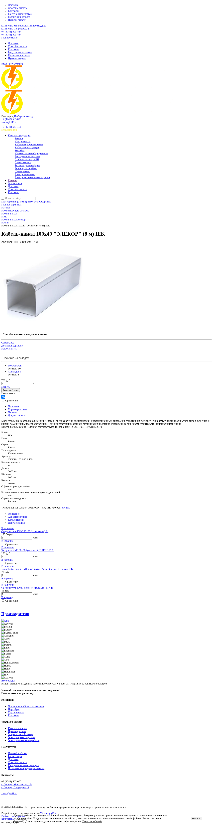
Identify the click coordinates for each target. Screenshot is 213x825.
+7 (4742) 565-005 (11, 119)
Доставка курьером (12, 345)
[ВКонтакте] (3, 397)
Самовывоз (7, 342)
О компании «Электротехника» (26, 706)
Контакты (13, 10)
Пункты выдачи (17, 19)
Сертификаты (16, 712)
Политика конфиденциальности (26, 768)
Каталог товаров (17, 728)
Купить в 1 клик (10, 390)
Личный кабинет (17, 753)
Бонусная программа (20, 13)
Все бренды (8, 680)
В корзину (7, 540)
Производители (15, 614)
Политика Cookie (92, 821)
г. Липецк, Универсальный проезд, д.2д (23, 25)
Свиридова (14, 371)
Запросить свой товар (20, 734)
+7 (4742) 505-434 (11, 34)
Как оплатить (9, 348)
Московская (14, 365)
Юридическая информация (23, 765)
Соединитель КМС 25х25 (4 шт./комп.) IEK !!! (27, 587)
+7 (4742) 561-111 (11, 126)
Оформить (45, 201)
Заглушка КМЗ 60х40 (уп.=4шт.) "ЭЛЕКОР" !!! (27, 550)
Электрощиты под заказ (21, 737)
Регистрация (15, 756)
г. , (16, 784)
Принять (196, 818)
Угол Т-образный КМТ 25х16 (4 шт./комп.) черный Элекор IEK (37, 569)
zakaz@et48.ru (9, 122)
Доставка (13, 4)
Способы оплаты (17, 7)
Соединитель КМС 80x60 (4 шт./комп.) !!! (24, 531)
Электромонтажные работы (23, 740)
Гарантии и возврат (19, 16)
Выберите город (23, 116)
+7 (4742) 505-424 (11, 31)
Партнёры (13, 709)
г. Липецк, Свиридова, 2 (15, 28)
